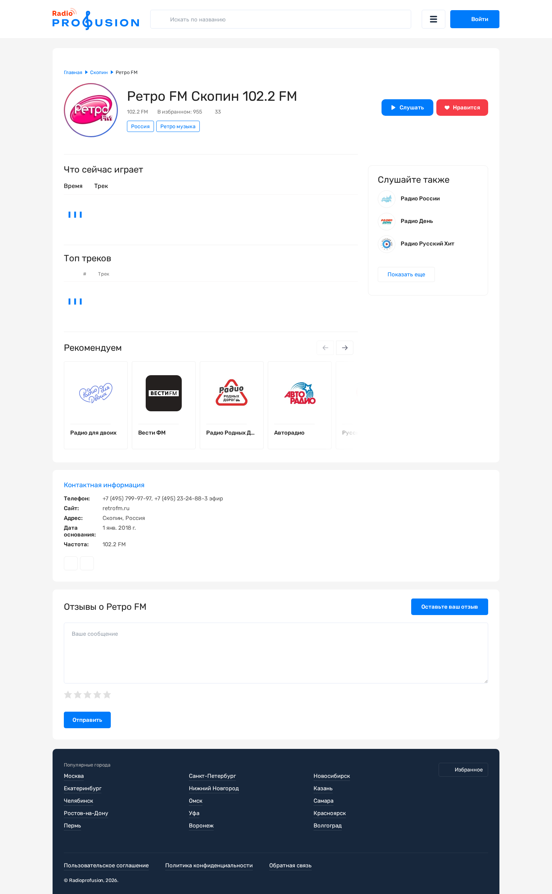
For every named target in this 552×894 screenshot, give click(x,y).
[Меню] (433, 19)
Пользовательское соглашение (106, 865)
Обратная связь (290, 865)
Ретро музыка (178, 126)
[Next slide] (344, 348)
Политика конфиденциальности (209, 865)
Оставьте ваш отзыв (449, 606)
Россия (140, 126)
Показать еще (406, 274)
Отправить (87, 720)
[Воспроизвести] (116, 424)
